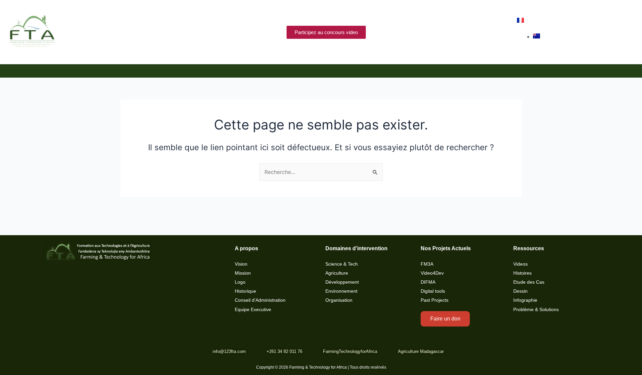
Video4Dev (432, 273)
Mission (243, 273)
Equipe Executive (253, 309)
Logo (240, 282)
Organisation (338, 300)
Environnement (341, 291)
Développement (342, 282)
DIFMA (428, 282)
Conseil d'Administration (260, 300)
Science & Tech (341, 264)
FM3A (427, 264)
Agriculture (336, 273)
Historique (245, 291)
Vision (241, 264)
